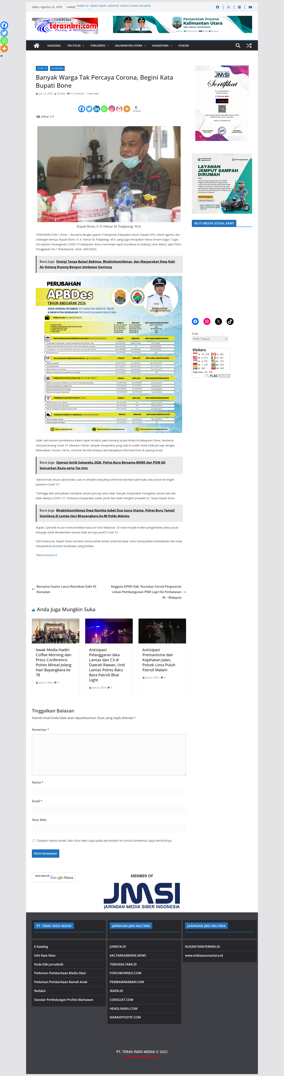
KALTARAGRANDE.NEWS (128, 955)
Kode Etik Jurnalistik (48, 964)
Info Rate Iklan (44, 955)
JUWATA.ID (118, 946)
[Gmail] (119, 105)
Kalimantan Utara (128, 45)
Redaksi (61, 93)
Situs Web (39, 820)
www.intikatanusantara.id (204, 955)
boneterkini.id (49, 555)
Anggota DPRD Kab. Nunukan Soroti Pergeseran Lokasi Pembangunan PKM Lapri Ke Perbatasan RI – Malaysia (146, 592)
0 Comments (77, 93)
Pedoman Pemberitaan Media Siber (60, 973)
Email (37, 801)
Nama (37, 782)
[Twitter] (89, 105)
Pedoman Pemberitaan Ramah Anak (60, 982)
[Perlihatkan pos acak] (249, 45)
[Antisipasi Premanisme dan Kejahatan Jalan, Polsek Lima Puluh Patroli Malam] (162, 621)
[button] (82, 45)
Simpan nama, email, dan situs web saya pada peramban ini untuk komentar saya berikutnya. (104, 840)
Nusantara (160, 45)
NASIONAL (54, 45)
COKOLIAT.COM (121, 1000)
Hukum (184, 45)
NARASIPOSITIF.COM (125, 1017)
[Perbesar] (247, 67)
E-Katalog (41, 946)
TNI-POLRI (74, 45)
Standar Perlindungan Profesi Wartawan (63, 1000)
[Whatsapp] (104, 105)
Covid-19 (42, 68)
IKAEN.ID (116, 991)
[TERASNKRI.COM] (36, 45)
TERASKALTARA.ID (123, 964)
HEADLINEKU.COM (124, 1008)
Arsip (195, 333)
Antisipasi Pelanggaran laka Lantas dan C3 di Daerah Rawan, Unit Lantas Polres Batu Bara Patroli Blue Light (107, 664)
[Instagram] (111, 105)
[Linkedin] (96, 105)
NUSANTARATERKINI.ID (202, 946)
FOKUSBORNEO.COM (125, 973)
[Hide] (1, 56)
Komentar (40, 730)
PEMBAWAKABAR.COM (127, 982)
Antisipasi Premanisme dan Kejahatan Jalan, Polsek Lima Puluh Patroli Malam (158, 659)
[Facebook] (81, 105)
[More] (126, 105)
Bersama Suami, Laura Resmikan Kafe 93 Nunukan (66, 589)
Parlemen (98, 45)
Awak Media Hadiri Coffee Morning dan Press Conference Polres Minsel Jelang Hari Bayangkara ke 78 (53, 662)
